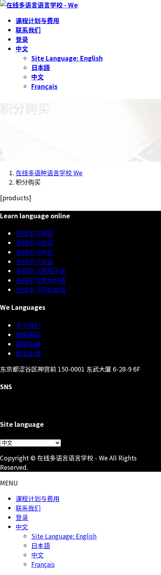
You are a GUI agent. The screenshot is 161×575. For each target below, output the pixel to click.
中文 (37, 76)
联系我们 (28, 507)
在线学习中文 (34, 252)
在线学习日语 (34, 242)
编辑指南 (28, 344)
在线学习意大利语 (41, 280)
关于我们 (28, 325)
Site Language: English (67, 58)
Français (44, 86)
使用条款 (28, 334)
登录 (22, 517)
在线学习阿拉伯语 (41, 289)
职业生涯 (28, 353)
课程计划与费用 (37, 498)
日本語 (40, 67)
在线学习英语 (34, 233)
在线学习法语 (34, 261)
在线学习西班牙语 (41, 270)
